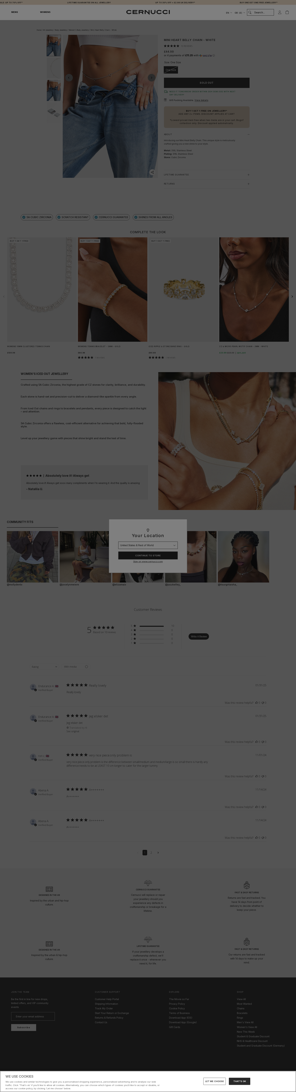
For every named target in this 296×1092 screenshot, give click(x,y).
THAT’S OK (239, 1081)
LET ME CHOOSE (214, 1081)
